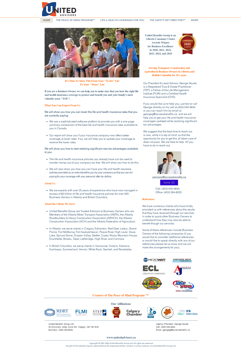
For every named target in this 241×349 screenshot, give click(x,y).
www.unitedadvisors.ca (121, 337)
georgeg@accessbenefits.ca (160, 114)
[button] (194, 20)
